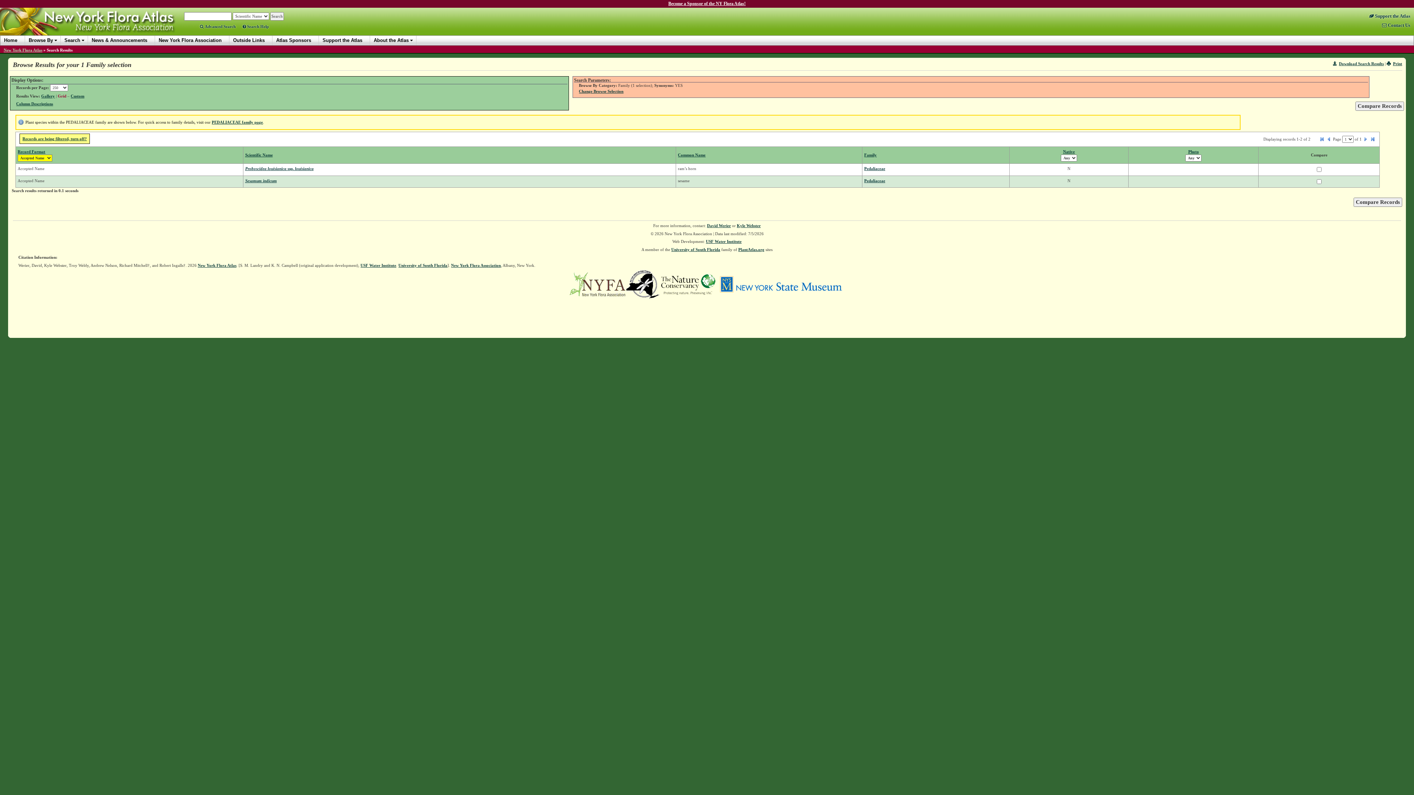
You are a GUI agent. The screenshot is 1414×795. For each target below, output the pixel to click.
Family (870, 155)
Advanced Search (220, 26)
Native (1069, 151)
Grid (62, 96)
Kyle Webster (749, 225)
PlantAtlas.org (751, 249)
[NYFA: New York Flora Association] (597, 284)
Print (1397, 63)
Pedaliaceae (874, 168)
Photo (1193, 151)
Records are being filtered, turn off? (54, 139)
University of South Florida (695, 249)
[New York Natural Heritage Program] (642, 284)
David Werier (719, 225)
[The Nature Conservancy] (688, 284)
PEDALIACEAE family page (237, 122)
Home (10, 40)
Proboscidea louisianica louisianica (279, 168)
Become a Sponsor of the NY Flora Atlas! (707, 3)
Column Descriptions (34, 104)
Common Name (692, 155)
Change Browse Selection (601, 91)
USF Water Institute (724, 241)
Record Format (31, 151)
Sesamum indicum (261, 181)
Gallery (48, 96)
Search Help (257, 26)
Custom (77, 96)
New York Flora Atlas (23, 50)
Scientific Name (259, 155)
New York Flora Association (97, 27)
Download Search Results (1361, 63)
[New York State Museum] (781, 284)
